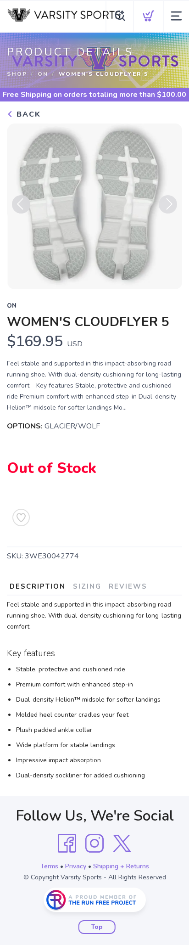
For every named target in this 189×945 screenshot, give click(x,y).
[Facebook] (67, 843)
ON (43, 74)
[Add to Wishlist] (21, 517)
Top (97, 927)
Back (27, 114)
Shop (17, 74)
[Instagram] (94, 843)
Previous (21, 204)
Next (168, 204)
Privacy (75, 866)
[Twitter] (122, 843)
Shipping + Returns (121, 866)
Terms (49, 866)
